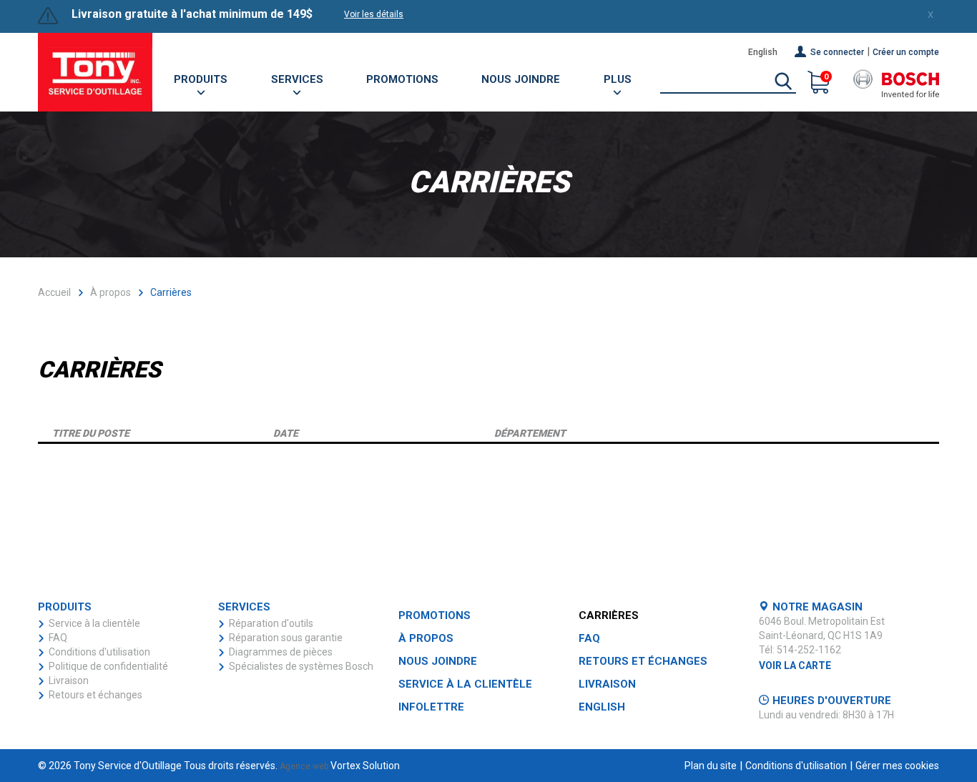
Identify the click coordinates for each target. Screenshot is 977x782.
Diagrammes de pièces (281, 652)
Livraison (69, 680)
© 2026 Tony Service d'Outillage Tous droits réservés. (158, 765)
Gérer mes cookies (897, 765)
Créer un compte (906, 52)
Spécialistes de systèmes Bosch (301, 666)
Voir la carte (795, 665)
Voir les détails (373, 14)
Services (297, 79)
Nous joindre (520, 79)
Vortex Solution (365, 765)
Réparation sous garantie (286, 637)
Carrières (609, 615)
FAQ (58, 637)
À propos (110, 292)
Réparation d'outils (271, 623)
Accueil (54, 292)
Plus (618, 79)
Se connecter (837, 52)
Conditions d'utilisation (99, 652)
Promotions (402, 79)
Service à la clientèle (94, 623)
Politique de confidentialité (108, 666)
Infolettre (431, 707)
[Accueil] (95, 72)
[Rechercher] (783, 82)
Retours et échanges (95, 695)
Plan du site (710, 765)
